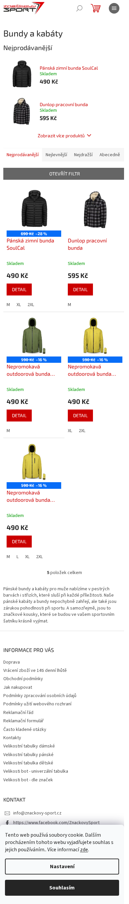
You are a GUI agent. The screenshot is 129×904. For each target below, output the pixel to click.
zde (84, 849)
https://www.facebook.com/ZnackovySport (56, 822)
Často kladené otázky (24, 729)
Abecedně (110, 155)
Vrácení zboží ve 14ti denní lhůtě (35, 670)
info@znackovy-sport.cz (37, 813)
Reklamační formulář (23, 721)
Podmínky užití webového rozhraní (37, 704)
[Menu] (114, 8)
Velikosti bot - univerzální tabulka (35, 771)
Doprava (11, 662)
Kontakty (12, 738)
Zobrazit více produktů (61, 135)
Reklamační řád (18, 712)
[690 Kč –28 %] (34, 209)
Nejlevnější (56, 155)
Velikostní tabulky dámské (29, 746)
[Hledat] (79, 8)
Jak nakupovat (17, 687)
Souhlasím (62, 887)
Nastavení (62, 866)
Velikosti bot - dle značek (28, 780)
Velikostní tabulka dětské (28, 763)
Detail (19, 289)
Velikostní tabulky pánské (28, 754)
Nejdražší (83, 155)
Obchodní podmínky (23, 679)
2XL (30, 304)
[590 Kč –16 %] (34, 335)
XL (19, 304)
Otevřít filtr (64, 173)
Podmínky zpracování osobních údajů (39, 695)
